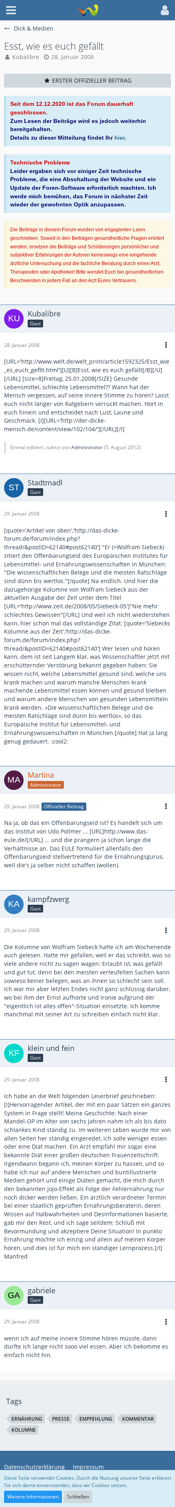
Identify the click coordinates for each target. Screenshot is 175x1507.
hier (119, 137)
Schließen (78, 1496)
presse (61, 1418)
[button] (11, 10)
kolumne (23, 1429)
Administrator (87, 447)
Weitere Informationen (33, 1496)
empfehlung (95, 1418)
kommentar (138, 1418)
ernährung (26, 1418)
